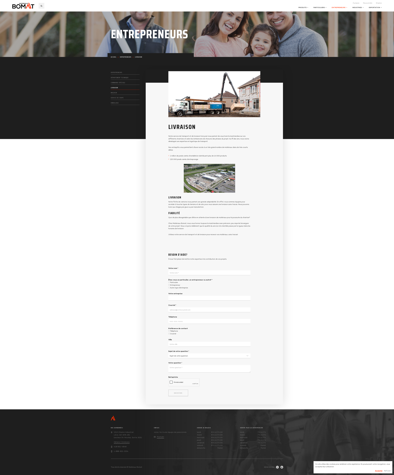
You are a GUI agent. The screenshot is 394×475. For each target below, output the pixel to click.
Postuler (160, 437)
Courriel (172, 305)
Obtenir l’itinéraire (122, 442)
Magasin (114, 93)
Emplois (379, 3)
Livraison (138, 57)
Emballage (115, 103)
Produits (302, 7)
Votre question (175, 363)
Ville (170, 340)
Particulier (174, 282)
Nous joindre (367, 3)
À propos (356, 3)
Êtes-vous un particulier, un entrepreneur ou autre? (190, 280)
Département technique (120, 78)
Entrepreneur (175, 285)
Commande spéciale (118, 83)
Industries (357, 7)
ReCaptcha (173, 377)
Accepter (379, 471)
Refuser (387, 471)
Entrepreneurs (338, 7)
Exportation (374, 7)
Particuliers (319, 7)
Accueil (113, 57)
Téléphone (172, 317)
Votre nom (173, 268)
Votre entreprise (175, 293)
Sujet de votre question (178, 351)
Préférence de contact (178, 328)
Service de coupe (117, 98)
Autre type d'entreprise (179, 288)
